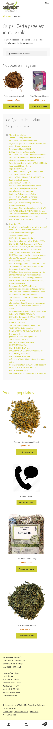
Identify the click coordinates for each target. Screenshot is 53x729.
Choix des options (13, 106)
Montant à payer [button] (26, 502)
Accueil (8, 16)
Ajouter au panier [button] (39, 106)
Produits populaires (18, 392)
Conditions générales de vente (15, 711)
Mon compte (9, 725)
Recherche (26, 725)
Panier (40, 722)
